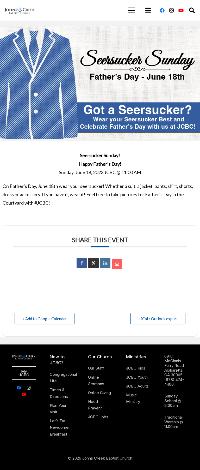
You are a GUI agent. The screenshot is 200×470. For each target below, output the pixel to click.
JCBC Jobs (98, 416)
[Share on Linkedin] (105, 263)
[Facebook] (162, 10)
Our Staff (96, 368)
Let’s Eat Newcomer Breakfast (60, 427)
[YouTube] (181, 10)
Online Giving (99, 392)
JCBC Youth (137, 377)
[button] (131, 10)
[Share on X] (93, 263)
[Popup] (148, 10)
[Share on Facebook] (82, 263)
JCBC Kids (135, 368)
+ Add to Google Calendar (44, 318)
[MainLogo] (20, 10)
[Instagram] (171, 10)
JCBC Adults (137, 386)
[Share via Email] (117, 264)
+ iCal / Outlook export (158, 318)
